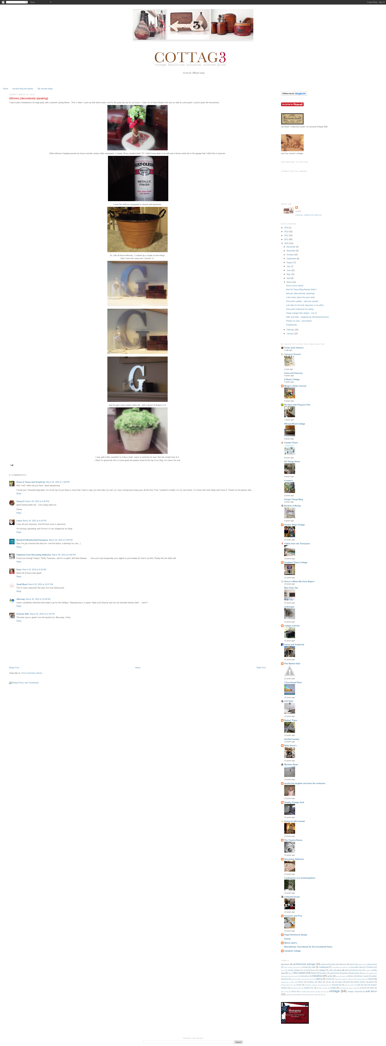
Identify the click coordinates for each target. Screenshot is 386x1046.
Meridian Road (291, 764)
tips (319, 991)
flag (289, 973)
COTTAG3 (288, 701)
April (289, 278)
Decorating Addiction (294, 859)
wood (304, 994)
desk (347, 970)
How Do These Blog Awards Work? (301, 289)
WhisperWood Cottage (294, 424)
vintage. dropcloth (355, 991)
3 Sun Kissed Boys (293, 682)
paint (348, 982)
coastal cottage (293, 970)
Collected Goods (292, 897)
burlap (305, 967)
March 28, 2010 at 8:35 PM (37, 501)
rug (346, 985)
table (372, 988)
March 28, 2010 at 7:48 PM (58, 482)
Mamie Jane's (290, 943)
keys (337, 976)
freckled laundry (291, 739)
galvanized (334, 973)
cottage (321, 970)
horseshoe (304, 976)
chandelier (335, 967)
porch (371, 982)
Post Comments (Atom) (31, 673)
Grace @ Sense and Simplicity (30, 482)
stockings (342, 988)
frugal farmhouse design (295, 935)
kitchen (351, 976)
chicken (345, 967)
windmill (296, 994)
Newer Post (14, 668)
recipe (298, 985)
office (320, 982)
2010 (286, 243)
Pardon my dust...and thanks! (299, 321)
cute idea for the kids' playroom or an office (305, 305)
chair (313, 967)
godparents (373, 973)
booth (298, 967)
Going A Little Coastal (294, 821)
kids (343, 976)
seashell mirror (296, 988)
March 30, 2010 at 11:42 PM (42, 614)
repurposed (336, 985)
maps (336, 979)
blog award (372, 964)
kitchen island (362, 976)
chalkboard (324, 967)
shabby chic (309, 988)
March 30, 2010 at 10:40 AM (38, 599)
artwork (324, 964)
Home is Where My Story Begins (299, 581)
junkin (330, 976)
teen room (284, 991)
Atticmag (20, 599)
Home (5, 89)
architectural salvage (304, 964)
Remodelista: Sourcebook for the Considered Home (308, 947)
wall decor (371, 991)
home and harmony (293, 373)
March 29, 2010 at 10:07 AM (40, 584)
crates (330, 970)
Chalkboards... (292, 325)
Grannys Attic (22, 614)
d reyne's (288, 480)
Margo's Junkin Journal (295, 386)
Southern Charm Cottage (295, 562)
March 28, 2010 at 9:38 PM (61, 540)
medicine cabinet (347, 979)
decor (339, 970)
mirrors (300, 982)
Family (287, 939)
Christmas (370, 967)
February (291, 329)
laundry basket (296, 979)
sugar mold (353, 988)
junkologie (289, 607)
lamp (286, 979)
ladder (374, 976)
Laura (19, 521)
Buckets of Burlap (292, 506)
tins (313, 991)
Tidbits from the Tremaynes (297, 543)
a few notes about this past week (300, 297)
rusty (358, 985)
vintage (334, 991)
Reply (18, 493)
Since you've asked (294, 285)
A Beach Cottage (292, 379)
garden (345, 973)
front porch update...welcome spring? (302, 301)
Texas (293, 991)
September (292, 258)
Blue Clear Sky (291, 588)
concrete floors (309, 970)
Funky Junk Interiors (294, 348)
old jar (328, 982)
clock (283, 970)
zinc (321, 994)
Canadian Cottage (292, 951)
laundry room (308, 979)
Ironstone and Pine (293, 916)
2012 (286, 235)
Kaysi (19, 569)
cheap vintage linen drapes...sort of (301, 313)
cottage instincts (292, 626)
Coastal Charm (291, 443)
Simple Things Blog (293, 499)
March (290, 282)
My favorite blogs (45, 89)
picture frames (359, 982)
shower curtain (322, 988)
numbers (310, 982)
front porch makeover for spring (299, 309)
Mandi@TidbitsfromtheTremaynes (32, 540)
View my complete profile (308, 215)
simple (333, 988)
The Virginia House (293, 840)
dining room (357, 970)
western (288, 994)
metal (370, 979)
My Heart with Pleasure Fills (297, 405)
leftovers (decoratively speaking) (300, 293)
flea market (299, 973)
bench (352, 964)
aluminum (285, 964)
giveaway (355, 973)
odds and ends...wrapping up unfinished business (307, 317)
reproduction (324, 985)
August (290, 262)
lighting (319, 979)
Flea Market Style (292, 663)
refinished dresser (311, 985)
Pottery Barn (285, 985)
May (289, 274)
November (291, 251)
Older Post (261, 668)
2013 (286, 231)
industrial (317, 976)
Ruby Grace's (290, 745)
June (289, 270)
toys (324, 991)
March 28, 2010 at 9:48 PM (64, 555)
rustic (352, 985)
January (290, 333)
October (290, 255)
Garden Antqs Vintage (294, 525)
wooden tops (313, 994)
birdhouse (361, 964)
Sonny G (20, 501)
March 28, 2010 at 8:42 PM (34, 521)
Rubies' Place (290, 720)
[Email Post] (11, 465)
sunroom (363, 988)
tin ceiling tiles (305, 991)
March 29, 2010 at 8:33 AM (34, 569)
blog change (288, 967)
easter (367, 970)
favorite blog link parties (23, 89)
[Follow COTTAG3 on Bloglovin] (294, 95)
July (289, 266)
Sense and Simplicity (294, 644)
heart (295, 976)
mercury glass (360, 979)
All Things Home (292, 461)
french (313, 973)
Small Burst (21, 584)
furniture (323, 973)
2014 (286, 227)
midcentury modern (287, 982)
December (291, 247)
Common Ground (292, 354)
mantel (328, 979)
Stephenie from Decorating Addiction (33, 555)
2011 (286, 239)
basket (332, 964)
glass (364, 973)
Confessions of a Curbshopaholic (299, 878)
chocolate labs (356, 967)
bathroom (342, 964)
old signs (338, 982)
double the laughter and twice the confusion (304, 783)
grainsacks (287, 976)
